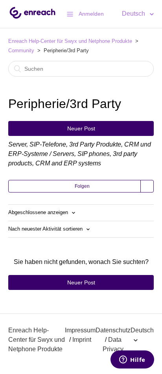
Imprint (81, 339)
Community (21, 50)
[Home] (32, 18)
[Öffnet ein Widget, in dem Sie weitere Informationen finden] (132, 360)
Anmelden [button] (91, 14)
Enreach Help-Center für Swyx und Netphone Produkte (70, 41)
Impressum (80, 330)
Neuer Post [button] (81, 128)
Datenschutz (113, 330)
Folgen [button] (82, 186)
